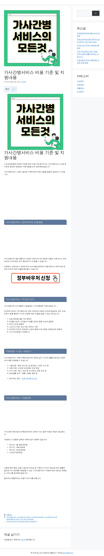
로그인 (23, 540)
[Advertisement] (35, 192)
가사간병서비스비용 (37, 517)
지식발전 (80, 92)
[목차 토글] (12, 89)
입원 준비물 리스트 (29, 378)
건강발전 (80, 81)
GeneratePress (67, 553)
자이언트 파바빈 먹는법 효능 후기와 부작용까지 (21, 521)
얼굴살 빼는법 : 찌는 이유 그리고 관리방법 (19, 519)
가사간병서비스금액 (23, 517)
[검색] (95, 13)
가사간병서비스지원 (50, 517)
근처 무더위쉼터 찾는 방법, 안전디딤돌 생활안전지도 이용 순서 (88, 54)
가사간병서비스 (11, 517)
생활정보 (9, 515)
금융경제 (80, 85)
